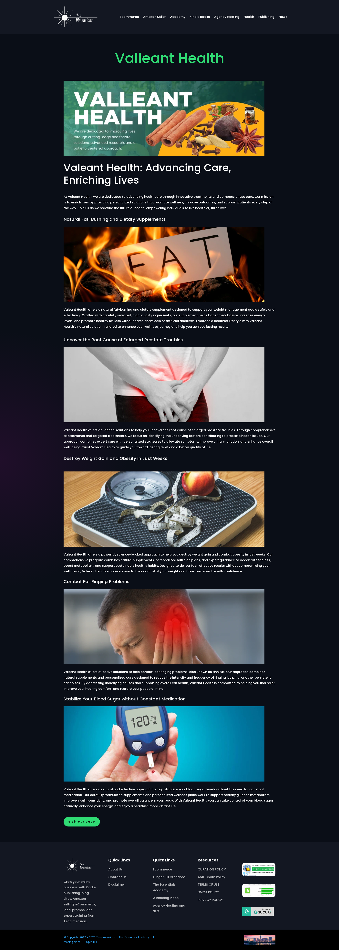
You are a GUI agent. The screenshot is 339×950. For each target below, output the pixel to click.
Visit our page (81, 822)
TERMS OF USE (208, 884)
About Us (115, 869)
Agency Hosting (226, 17)
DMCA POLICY (208, 892)
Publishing (266, 17)
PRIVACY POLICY (210, 900)
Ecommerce (129, 17)
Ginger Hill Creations (169, 877)
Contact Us (117, 877)
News (283, 17)
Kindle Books (200, 17)
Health (249, 17)
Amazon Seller (154, 17)
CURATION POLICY (212, 869)
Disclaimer (116, 884)
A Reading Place (166, 898)
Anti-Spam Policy (211, 877)
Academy (177, 17)
